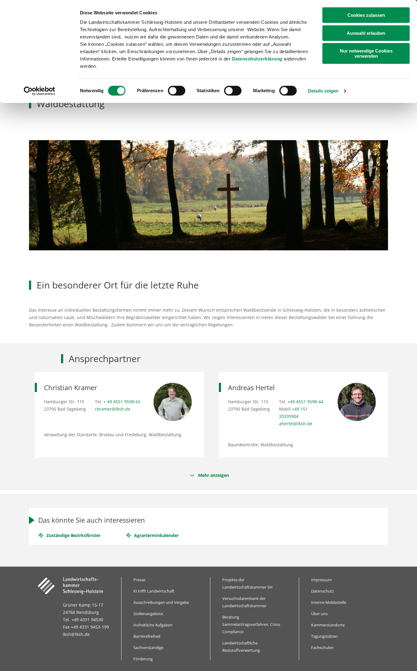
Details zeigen (323, 90)
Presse (139, 579)
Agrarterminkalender (156, 535)
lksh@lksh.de (76, 634)
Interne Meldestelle (328, 602)
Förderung (143, 659)
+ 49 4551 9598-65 (121, 401)
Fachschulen (322, 647)
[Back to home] (75, 585)
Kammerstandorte (328, 625)
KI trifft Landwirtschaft (153, 591)
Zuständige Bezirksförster (73, 535)
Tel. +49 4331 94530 (83, 619)
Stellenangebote (148, 613)
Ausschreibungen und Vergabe (161, 602)
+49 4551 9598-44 (305, 401)
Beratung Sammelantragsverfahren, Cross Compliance (251, 624)
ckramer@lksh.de (112, 409)
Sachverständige (148, 647)
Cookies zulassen (366, 15)
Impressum (321, 579)
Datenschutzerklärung (257, 58)
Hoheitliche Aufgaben (152, 625)
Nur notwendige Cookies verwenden (366, 53)
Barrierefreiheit (147, 636)
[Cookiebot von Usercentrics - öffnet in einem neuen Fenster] (39, 91)
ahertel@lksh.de (295, 423)
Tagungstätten (324, 636)
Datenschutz (322, 591)
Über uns (319, 613)
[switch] (176, 91)
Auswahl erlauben (366, 33)
